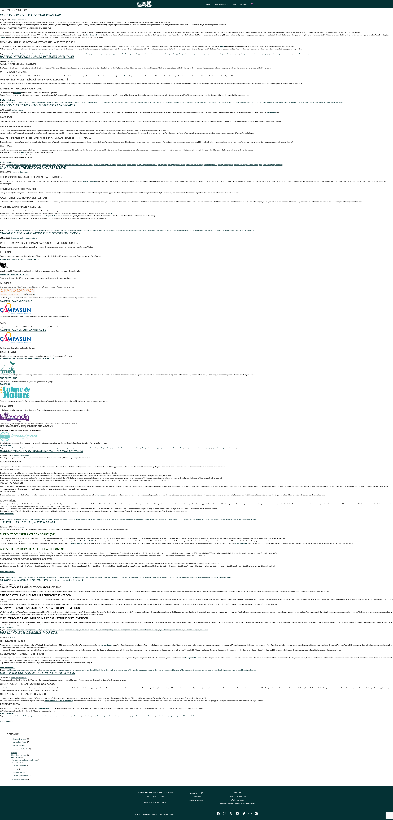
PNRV (111, 213)
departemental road (93, 35)
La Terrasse (99, 495)
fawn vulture (144, 54)
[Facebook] (218, 813)
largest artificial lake (90, 181)
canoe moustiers (61, 54)
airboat (8, 165)
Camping (5, 384)
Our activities (196, 797)
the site (222, 46)
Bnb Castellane (8, 378)
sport (295, 54)
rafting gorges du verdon (209, 54)
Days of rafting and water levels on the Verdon (37, 673)
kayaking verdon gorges (106, 448)
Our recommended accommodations (24, 238)
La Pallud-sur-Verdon (237, 800)
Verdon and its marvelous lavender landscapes (37, 105)
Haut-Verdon (271, 112)
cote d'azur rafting (100, 165)
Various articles (17, 110)
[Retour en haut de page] (381, 814)
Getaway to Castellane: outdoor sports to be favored (42, 580)
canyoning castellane (121, 102)
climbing (136, 54)
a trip (99, 622)
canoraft (122, 76)
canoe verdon (36, 165)
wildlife (192, 716)
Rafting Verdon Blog (196, 800)
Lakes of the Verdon (20, 742)
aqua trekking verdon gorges (37, 102)
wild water (313, 54)
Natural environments (20, 172)
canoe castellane (39, 54)
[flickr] (250, 813)
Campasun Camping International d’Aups (23, 330)
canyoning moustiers (136, 102)
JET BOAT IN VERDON (237, 796)
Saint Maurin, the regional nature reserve (33, 167)
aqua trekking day (20, 54)
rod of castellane (226, 519)
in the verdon (154, 54)
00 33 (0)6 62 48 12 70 (157, 797)
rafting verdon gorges (259, 54)
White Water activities (19, 677)
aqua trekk (9, 54)
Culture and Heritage (18, 739)
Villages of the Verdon (18, 20)
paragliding (173, 54)
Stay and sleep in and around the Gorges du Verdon (40, 233)
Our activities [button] (220, 4)
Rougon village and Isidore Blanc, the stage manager (41, 451)
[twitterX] (231, 813)
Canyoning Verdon (19, 765)
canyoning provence (114, 54)
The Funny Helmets (7, 627)
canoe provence (72, 54)
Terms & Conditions (170, 814)
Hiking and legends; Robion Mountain (29, 633)
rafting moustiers (224, 54)
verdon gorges (318, 102)
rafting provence (246, 54)
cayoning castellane (87, 670)
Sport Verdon (16, 762)
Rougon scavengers (78, 543)
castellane (106, 577)
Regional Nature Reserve (54, 216)
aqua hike (9, 630)
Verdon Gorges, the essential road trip (30, 15)
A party (23, 152)
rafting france (195, 54)
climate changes (127, 54)
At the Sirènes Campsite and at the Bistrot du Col (27, 358)
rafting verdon (212, 165)
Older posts (7, 721)
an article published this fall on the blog (59, 700)
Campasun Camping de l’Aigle (16, 301)
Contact (243, 4)
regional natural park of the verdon (280, 54)
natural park (129, 448)
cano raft (30, 54)
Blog (234, 4)
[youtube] (237, 813)
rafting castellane (184, 54)
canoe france (50, 54)
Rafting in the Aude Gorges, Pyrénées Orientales (37, 57)
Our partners (14, 61)
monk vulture (164, 54)
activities (17, 93)
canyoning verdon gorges (69, 448)
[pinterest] (256, 813)
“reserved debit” (43, 708)
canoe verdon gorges (86, 54)
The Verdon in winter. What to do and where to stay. (237, 804)
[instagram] (224, 813)
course (2, 37)
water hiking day (303, 54)
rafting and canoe (106, 645)
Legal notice (156, 814)
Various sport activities (22, 585)
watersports (176, 716)
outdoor (137, 448)
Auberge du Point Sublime (14, 274)
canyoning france (100, 54)
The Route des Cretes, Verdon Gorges (28, 522)
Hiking (12, 637)
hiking (96, 670)
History (14, 753)
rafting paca (235, 54)
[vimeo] (243, 813)
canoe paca (82, 102)
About (208, 4)
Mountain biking (19, 772)
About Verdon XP (196, 793)
